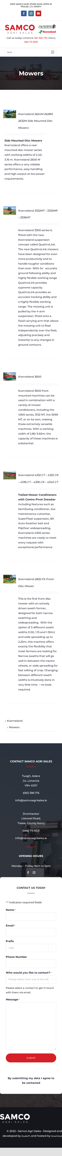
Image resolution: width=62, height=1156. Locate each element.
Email (10, 925)
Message (13, 999)
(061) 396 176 (31, 792)
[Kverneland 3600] (9, 374)
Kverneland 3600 (29, 376)
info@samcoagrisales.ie (31, 800)
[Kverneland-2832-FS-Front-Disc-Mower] (9, 577)
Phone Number (16, 957)
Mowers (14, 727)
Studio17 (25, 1136)
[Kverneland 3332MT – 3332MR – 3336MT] (9, 208)
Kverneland (14, 720)
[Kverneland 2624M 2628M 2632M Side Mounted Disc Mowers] (9, 111)
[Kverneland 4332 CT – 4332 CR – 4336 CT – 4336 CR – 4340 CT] (9, 473)
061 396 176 (40, 37)
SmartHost (56, 1136)
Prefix (10, 941)
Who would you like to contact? (28, 972)
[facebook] (28, 872)
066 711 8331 (31, 41)
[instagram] (34, 872)
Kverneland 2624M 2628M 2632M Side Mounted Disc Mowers (35, 121)
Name (11, 909)
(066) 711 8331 (31, 830)
